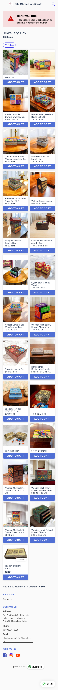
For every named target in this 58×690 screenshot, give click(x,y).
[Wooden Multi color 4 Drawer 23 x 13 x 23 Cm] (15, 480)
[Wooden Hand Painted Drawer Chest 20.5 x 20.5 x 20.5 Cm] (42, 523)
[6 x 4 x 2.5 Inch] (15, 440)
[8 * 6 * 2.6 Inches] (42, 440)
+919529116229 (10, 629)
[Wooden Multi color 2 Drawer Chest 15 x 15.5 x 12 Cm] (42, 317)
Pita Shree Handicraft (28, 4)
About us (7, 599)
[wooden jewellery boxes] (15, 562)
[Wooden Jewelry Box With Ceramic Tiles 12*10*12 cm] (15, 317)
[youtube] (17, 655)
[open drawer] (5, 4)
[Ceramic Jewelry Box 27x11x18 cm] (15, 359)
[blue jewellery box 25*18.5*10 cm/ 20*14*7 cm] (15, 401)
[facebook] (4, 655)
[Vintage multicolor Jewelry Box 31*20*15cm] (15, 233)
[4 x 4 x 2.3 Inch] (42, 401)
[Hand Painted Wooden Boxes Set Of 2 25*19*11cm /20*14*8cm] (15, 191)
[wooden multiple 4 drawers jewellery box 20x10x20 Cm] (15, 107)
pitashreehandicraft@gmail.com (17, 639)
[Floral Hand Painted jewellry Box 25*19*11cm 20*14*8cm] (42, 149)
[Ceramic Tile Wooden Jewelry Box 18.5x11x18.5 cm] (42, 233)
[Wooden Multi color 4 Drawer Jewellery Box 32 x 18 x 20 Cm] (42, 480)
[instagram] (11, 655)
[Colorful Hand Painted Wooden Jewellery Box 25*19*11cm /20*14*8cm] (15, 149)
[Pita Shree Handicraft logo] (11, 4)
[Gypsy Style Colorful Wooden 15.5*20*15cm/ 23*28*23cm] (42, 275)
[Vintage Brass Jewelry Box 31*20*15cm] (42, 191)
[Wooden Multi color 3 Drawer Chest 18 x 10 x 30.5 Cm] (15, 523)
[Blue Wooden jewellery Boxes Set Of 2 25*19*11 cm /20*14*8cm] (42, 107)
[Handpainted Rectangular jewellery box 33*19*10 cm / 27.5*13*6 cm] (42, 359)
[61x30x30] (15, 67)
